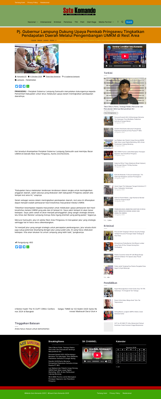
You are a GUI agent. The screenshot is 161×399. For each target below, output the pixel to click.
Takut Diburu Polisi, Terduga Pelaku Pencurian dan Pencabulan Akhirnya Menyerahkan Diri (62, 349)
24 (118, 360)
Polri (82, 22)
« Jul (117, 367)
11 (122, 356)
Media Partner (105, 22)
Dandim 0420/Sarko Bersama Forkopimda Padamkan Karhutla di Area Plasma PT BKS (63, 363)
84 (108, 277)
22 (139, 358)
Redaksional (44, 2)
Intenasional (45, 22)
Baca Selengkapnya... (111, 113)
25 (122, 360)
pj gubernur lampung (72, 76)
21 (135, 358)
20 (131, 358)
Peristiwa (68, 22)
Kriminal (57, 22)
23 (144, 358)
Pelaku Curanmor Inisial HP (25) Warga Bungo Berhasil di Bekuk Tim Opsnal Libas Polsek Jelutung (128, 256)
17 (118, 358)
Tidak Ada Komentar (53, 77)
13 (131, 356)
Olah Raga (91, 22)
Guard (129, 22)
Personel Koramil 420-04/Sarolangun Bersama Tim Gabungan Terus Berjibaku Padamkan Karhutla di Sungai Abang (129, 119)
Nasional (32, 22)
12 (127, 356)
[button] (37, 22)
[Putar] (107, 66)
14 (135, 356)
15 (139, 356)
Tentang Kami (20, 2)
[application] (125, 56)
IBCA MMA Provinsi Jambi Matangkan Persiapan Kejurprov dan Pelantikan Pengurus (62, 379)
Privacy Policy (32, 2)
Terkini (108, 72)
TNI (76, 22)
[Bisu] (140, 66)
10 (118, 356)
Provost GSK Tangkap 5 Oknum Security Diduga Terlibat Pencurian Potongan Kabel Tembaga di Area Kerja (129, 233)
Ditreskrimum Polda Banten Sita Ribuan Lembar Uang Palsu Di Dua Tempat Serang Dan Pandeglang (129, 245)
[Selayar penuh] (143, 66)
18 (122, 358)
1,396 (109, 220)
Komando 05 (22, 76)
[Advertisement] (56, 124)
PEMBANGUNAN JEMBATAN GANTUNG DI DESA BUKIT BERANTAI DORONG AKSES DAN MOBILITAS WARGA (129, 211)
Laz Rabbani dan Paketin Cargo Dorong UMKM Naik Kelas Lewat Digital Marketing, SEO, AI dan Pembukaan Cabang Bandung (129, 142)
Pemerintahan (31, 80)
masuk (29, 329)
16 (144, 356)
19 (127, 358)
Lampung (20, 80)
